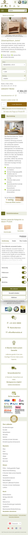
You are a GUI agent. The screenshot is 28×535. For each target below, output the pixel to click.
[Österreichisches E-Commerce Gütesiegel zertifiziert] (24, 2)
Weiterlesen (12, 51)
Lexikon (5, 487)
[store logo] (4, 2)
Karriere (5, 437)
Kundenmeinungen (8, 427)
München (5, 461)
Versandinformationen (9, 478)
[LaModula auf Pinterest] (12, 528)
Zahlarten (5, 475)
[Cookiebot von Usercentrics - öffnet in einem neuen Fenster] (19, 237)
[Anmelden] (14, 6)
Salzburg (5, 454)
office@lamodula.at (15, 332)
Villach (4, 456)
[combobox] (17, 10)
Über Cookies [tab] (23, 241)
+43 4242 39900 (15, 323)
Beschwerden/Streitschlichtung (11, 509)
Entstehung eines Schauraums (11, 442)
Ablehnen (14, 297)
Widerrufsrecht (7, 494)
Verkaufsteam (6, 432)
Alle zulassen (14, 288)
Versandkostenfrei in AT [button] (7, 95)
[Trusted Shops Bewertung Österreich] (16, 309)
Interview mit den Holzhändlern (11, 485)
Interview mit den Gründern (10, 439)
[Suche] (25, 10)
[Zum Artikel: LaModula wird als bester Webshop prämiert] (14, 419)
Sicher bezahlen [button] (14, 396)
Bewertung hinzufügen (8, 15)
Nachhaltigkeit (7, 480)
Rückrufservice (15, 328)
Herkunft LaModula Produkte (11, 482)
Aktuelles (5, 434)
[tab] (14, 116)
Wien (4, 449)
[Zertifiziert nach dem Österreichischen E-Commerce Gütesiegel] (8, 309)
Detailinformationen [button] (12, 213)
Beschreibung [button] (11, 116)
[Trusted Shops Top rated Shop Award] (23, 309)
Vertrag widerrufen (8, 497)
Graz (4, 451)
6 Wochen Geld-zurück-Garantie (12, 473)
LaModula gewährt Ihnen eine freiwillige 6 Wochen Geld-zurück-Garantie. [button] (14, 357)
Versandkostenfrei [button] (14, 373)
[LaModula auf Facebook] (16, 528)
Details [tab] (14, 241)
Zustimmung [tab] (5, 241)
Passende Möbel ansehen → (14, 202)
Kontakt (5, 430)
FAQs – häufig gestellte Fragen (11, 468)
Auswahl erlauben (14, 293)
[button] (15, 2)
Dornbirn (5, 458)
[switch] (24, 272)
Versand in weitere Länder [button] (8, 100)
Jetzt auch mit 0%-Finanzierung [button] (13, 108)
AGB (4, 499)
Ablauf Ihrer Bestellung (9, 470)
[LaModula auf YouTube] (8, 528)
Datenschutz (6, 502)
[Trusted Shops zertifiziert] (19, 2)
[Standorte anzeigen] (10, 6)
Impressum (6, 506)
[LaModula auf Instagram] (20, 528)
